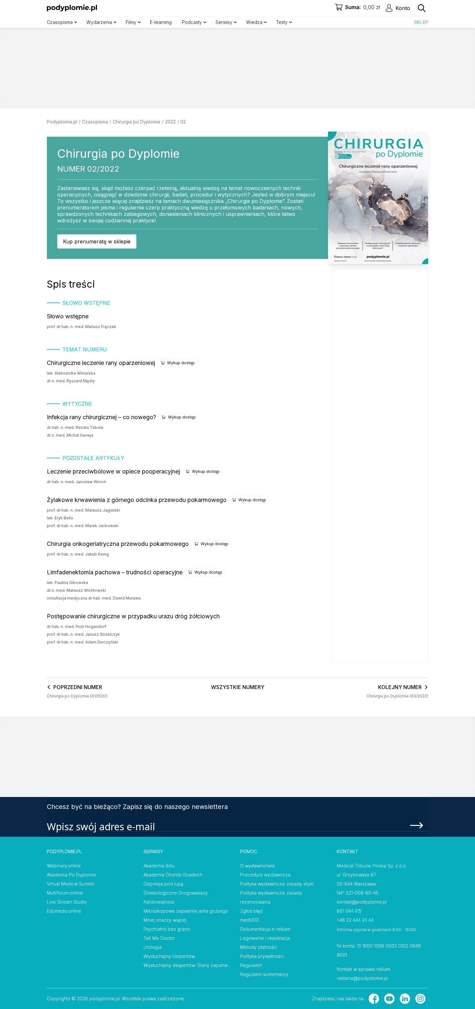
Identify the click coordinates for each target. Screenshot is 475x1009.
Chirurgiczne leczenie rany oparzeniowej (101, 362)
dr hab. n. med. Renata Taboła (75, 427)
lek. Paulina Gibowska (67, 582)
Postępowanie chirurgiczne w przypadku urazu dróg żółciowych (133, 616)
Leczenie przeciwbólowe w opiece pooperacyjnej (113, 471)
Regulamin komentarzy (264, 974)
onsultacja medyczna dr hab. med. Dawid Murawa (94, 598)
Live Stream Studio (67, 902)
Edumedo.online (64, 911)
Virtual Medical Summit (70, 884)
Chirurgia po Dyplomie (136, 121)
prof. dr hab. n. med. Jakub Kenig (78, 554)
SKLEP (421, 22)
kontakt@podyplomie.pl (362, 902)
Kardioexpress (158, 902)
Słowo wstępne (68, 316)
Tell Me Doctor (159, 938)
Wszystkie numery (237, 687)
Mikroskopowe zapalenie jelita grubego (185, 911)
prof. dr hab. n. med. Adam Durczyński (82, 642)
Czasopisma (95, 121)
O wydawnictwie (257, 865)
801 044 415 (349, 911)
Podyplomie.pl (62, 121)
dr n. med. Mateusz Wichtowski (76, 590)
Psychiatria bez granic (167, 929)
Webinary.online (64, 865)
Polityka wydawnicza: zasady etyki (276, 884)
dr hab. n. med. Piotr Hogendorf (76, 626)
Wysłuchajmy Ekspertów (169, 956)
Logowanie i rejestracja (265, 938)
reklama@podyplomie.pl (362, 978)
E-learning (161, 22)
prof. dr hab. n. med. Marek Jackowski (83, 525)
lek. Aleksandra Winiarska (71, 373)
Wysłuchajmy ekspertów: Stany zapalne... (187, 965)
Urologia (152, 947)
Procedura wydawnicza (265, 874)
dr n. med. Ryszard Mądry (71, 380)
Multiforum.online (65, 893)
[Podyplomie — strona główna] (72, 8)
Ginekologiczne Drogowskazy (175, 893)
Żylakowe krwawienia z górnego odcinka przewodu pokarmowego (137, 499)
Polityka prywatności (262, 956)
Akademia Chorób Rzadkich (172, 874)
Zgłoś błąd (251, 911)
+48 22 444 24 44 (355, 920)
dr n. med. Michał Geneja (70, 435)
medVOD (249, 920)
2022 (170, 121)
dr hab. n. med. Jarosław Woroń (76, 481)
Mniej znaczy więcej (164, 920)
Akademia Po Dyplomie (71, 874)
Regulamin (251, 965)
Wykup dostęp (181, 362)
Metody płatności (258, 947)
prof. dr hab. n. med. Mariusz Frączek (81, 326)
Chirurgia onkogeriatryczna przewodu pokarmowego (118, 543)
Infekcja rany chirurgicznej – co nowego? (101, 417)
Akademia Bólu (159, 865)
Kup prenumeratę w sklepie (97, 241)
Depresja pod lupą (163, 884)
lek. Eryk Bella (60, 517)
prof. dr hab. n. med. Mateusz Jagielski (83, 510)
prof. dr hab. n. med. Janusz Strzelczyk (83, 634)
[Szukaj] (421, 8)
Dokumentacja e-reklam (265, 929)
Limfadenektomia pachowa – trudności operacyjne (115, 572)
